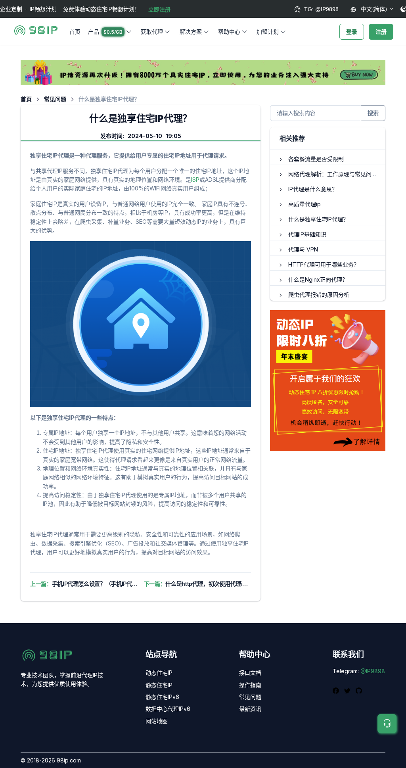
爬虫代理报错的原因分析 (318, 294)
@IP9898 (372, 671)
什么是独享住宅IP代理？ (318, 219)
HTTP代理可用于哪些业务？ (323, 264)
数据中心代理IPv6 (168, 708)
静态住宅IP (159, 685)
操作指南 (250, 685)
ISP (195, 179)
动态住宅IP (159, 672)
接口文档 (250, 672)
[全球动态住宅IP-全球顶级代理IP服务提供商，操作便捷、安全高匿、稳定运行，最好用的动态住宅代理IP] (203, 72)
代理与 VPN (303, 249)
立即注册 (159, 9)
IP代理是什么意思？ (312, 189)
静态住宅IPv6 (162, 696)
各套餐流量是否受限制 (316, 159)
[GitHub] (359, 690)
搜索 (373, 112)
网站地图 (157, 721)
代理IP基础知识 (307, 234)
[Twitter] (348, 690)
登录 (351, 31)
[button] (111, 31)
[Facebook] (337, 690)
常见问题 (55, 99)
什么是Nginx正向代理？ (318, 279)
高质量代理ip (304, 204)
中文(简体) (373, 9)
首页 (74, 31)
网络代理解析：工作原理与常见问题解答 (338, 174)
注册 (381, 31)
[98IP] (36, 31)
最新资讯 (250, 708)
